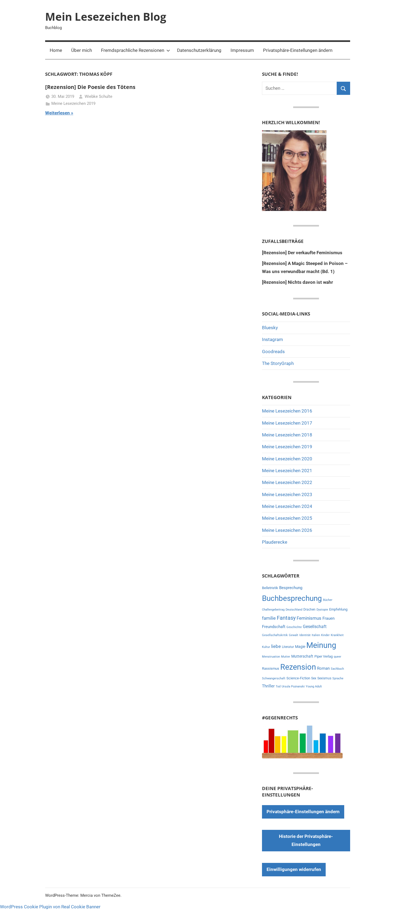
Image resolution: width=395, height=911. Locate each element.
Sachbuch (337, 668)
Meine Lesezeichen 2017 (287, 423)
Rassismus (270, 668)
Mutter (285, 656)
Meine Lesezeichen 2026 (287, 530)
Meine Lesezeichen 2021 (287, 470)
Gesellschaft (314, 626)
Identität (305, 635)
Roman (323, 668)
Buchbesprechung (292, 598)
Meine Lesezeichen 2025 (287, 518)
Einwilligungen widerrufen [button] (294, 869)
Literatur (288, 647)
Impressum (242, 50)
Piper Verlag (323, 656)
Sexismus (324, 678)
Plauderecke (274, 542)
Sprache (337, 678)
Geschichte (294, 627)
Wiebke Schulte (98, 96)
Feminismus (309, 618)
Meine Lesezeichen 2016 (287, 411)
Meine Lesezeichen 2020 (287, 458)
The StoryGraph (278, 363)
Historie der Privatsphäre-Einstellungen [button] (306, 840)
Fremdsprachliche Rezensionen (132, 50)
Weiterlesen (57, 113)
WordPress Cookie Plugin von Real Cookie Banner (50, 906)
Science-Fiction (298, 678)
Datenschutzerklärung (199, 50)
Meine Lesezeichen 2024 (287, 506)
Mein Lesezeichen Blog (105, 16)
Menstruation (271, 656)
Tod (278, 686)
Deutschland (294, 609)
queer (337, 656)
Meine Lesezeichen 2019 (73, 103)
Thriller (268, 686)
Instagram (272, 339)
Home (56, 50)
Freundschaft (273, 626)
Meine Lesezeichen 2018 (287, 434)
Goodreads (273, 351)
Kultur (266, 647)
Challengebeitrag (273, 609)
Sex (313, 678)
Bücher (327, 600)
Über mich (81, 50)
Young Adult (314, 686)
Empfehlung (338, 609)
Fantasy (286, 618)
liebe (276, 646)
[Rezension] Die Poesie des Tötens (90, 87)
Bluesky (270, 327)
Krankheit (337, 635)
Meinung (321, 645)
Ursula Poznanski (293, 686)
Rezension (298, 667)
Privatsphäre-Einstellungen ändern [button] (297, 50)
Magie (300, 646)
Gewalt (293, 635)
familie (269, 618)
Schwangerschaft (273, 678)
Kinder (325, 635)
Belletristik (270, 588)
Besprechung (290, 587)
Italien (316, 635)
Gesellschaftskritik (275, 635)
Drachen (309, 609)
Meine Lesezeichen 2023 (287, 494)
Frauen (328, 618)
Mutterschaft (302, 656)
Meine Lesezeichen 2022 (287, 482)
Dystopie (322, 609)
